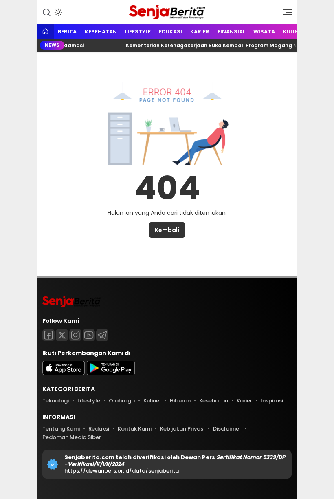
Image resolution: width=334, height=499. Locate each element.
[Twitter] (62, 335)
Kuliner (294, 31)
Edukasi (170, 31)
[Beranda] (45, 32)
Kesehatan (101, 31)
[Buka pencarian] (46, 12)
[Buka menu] (285, 14)
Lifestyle (138, 31)
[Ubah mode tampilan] (57, 12)
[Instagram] (75, 335)
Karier (199, 31)
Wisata (264, 31)
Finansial (231, 31)
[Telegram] (102, 335)
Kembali (167, 230)
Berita (67, 31)
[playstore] (111, 373)
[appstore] (63, 373)
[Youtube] (89, 335)
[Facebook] (48, 335)
